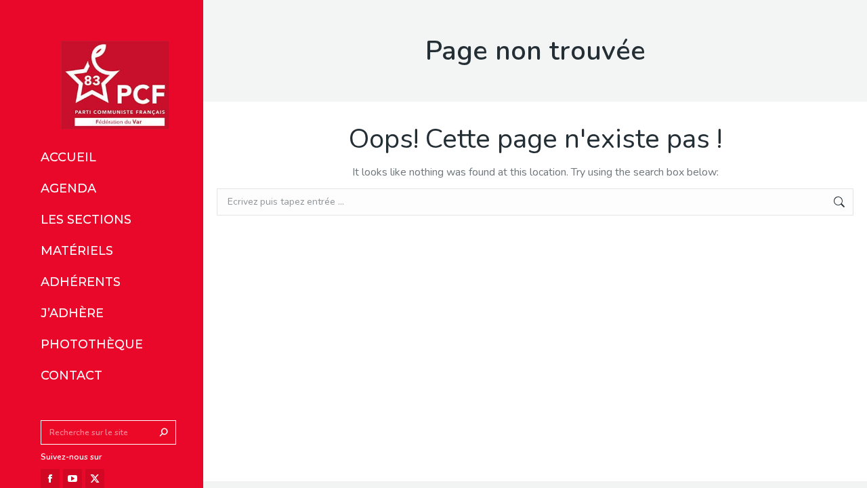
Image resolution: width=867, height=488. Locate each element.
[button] (202, 12)
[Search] (164, 432)
